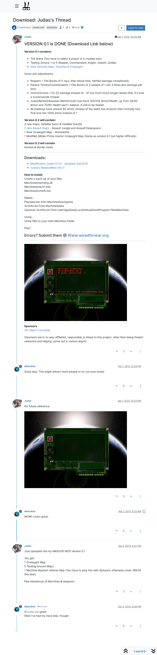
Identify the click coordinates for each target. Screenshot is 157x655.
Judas (27, 36)
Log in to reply (135, 27)
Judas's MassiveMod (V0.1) (47, 167)
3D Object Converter (37, 330)
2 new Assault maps (36, 128)
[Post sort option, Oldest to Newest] (122, 28)
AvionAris (29, 366)
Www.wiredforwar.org (88, 235)
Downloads (24, 27)
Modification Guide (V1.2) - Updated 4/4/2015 (59, 163)
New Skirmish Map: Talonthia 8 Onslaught (56, 66)
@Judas (43, 606)
